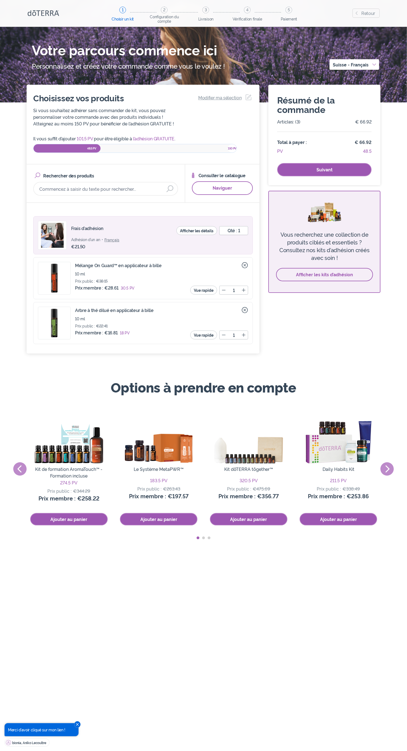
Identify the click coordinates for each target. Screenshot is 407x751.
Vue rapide (203, 290)
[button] (198, 537)
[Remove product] (244, 265)
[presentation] (20, 469)
